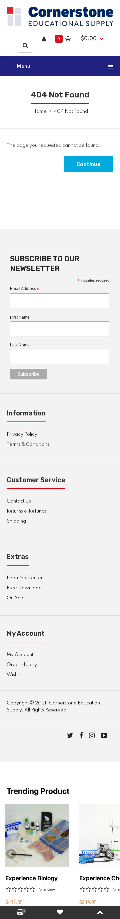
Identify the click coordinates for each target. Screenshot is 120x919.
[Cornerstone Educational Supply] (60, 24)
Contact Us (19, 501)
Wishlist (15, 674)
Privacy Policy (22, 434)
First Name (20, 317)
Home (39, 111)
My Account (20, 654)
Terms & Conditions (28, 444)
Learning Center (25, 578)
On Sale (16, 598)
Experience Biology (31, 878)
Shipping (16, 521)
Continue (88, 164)
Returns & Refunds (27, 511)
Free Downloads (25, 588)
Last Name (20, 345)
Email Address (24, 289)
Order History (22, 664)
